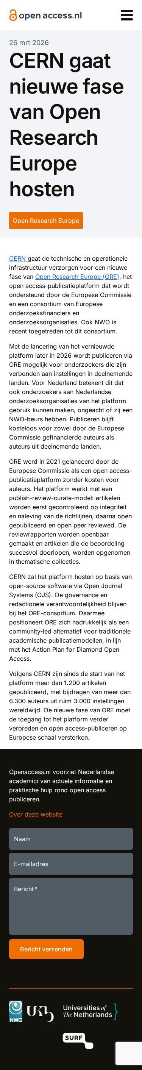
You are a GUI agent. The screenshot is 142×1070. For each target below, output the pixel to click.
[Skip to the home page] (45, 15)
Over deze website (35, 814)
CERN (18, 258)
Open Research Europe (46, 220)
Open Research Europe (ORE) (77, 276)
